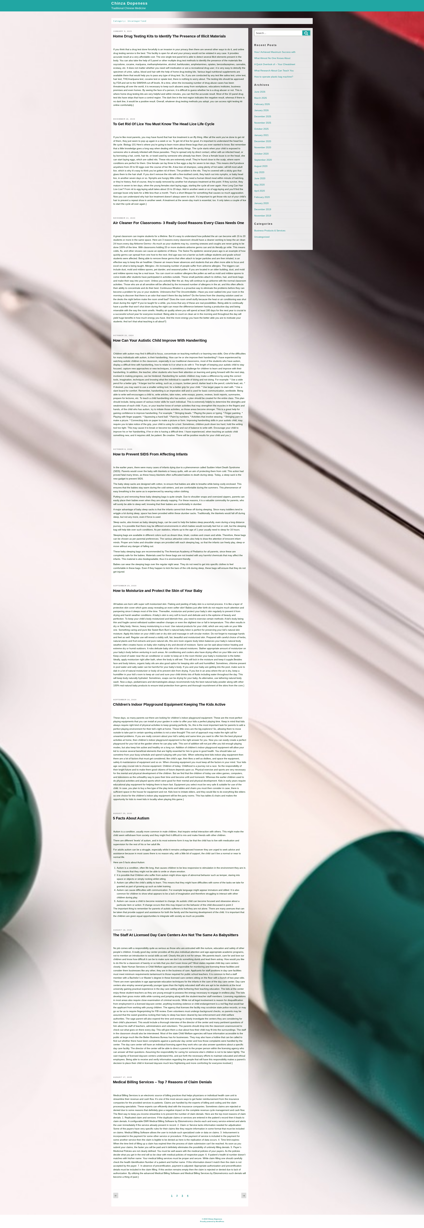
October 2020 (261, 153)
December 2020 (262, 141)
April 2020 (259, 190)
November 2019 (262, 215)
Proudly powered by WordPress (212, 1221)
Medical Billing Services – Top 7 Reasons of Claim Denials (162, 1082)
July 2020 (259, 172)
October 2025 (261, 129)
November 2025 (262, 122)
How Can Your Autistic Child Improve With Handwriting (160, 340)
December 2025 (262, 116)
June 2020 (259, 178)
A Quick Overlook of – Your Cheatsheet (274, 64)
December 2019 (262, 209)
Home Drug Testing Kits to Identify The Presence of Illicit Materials (169, 36)
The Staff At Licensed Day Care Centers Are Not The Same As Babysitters (175, 935)
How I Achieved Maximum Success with (274, 52)
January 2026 (261, 110)
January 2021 (261, 135)
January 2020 (261, 203)
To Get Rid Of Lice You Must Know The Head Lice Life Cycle (163, 124)
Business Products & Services (269, 230)
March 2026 (260, 98)
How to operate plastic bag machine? (273, 76)
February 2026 (262, 104)
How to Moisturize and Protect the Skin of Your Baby (157, 591)
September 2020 (263, 159)
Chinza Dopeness (129, 3)
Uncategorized (261, 236)
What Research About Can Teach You (274, 70)
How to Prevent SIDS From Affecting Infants (150, 454)
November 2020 (262, 147)
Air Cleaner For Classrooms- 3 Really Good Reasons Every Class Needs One (178, 223)
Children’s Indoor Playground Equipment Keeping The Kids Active (169, 704)
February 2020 (262, 197)
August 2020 (260, 166)
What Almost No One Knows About (272, 58)
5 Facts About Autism (131, 818)
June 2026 (259, 91)
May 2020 (259, 184)
